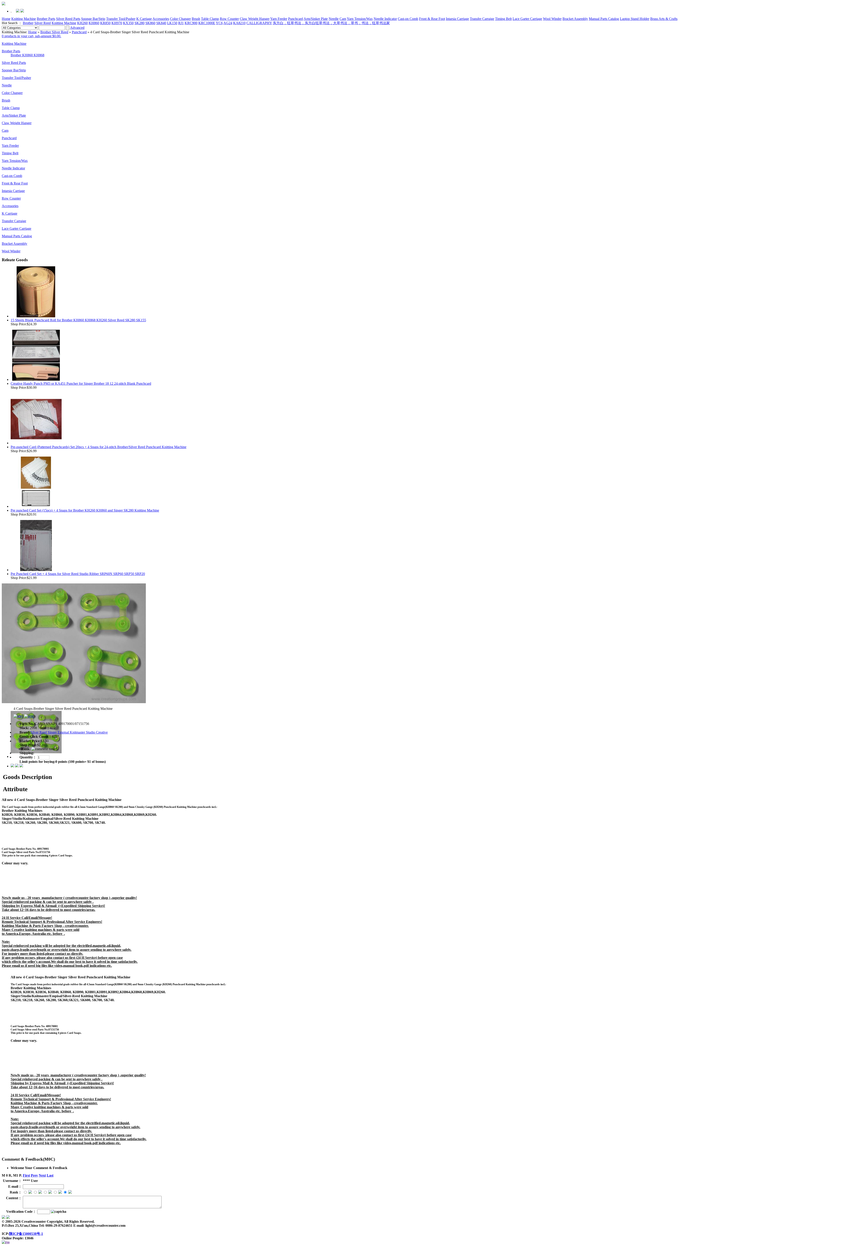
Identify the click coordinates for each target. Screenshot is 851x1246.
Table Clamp (210, 19)
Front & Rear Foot (432, 19)
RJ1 (181, 23)
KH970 (116, 23)
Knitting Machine (23, 19)
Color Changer (180, 19)
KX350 (128, 23)
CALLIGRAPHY (259, 23)
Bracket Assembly (575, 19)
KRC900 (191, 23)
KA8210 (239, 23)
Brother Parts (46, 19)
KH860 (94, 23)
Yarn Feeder (278, 19)
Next (42, 1175)
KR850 (105, 23)
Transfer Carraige (482, 19)
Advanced (77, 27)
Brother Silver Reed (54, 32)
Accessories (160, 19)
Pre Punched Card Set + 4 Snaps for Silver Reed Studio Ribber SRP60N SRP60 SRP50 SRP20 (78, 574)
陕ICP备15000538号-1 (26, 1234)
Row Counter (229, 19)
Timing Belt (503, 19)
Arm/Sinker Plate (316, 19)
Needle (334, 19)
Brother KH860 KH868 (27, 55)
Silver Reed (42, 23)
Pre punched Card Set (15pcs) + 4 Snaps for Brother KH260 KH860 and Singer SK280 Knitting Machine (85, 510)
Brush (196, 19)
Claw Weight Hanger (254, 19)
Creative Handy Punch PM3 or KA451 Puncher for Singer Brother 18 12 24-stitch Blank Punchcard (81, 383)
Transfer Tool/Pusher (120, 19)
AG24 (227, 23)
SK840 (161, 23)
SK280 (139, 23)
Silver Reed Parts (68, 19)
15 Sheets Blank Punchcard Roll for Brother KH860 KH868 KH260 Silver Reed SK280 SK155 (78, 320)
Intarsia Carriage (457, 19)
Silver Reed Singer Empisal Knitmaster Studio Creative (69, 732)
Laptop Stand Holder (634, 19)
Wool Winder (552, 19)
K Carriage (144, 19)
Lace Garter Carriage (527, 19)
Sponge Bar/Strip (93, 19)
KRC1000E (206, 23)
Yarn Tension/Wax (360, 19)
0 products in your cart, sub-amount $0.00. (31, 36)
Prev (34, 1175)
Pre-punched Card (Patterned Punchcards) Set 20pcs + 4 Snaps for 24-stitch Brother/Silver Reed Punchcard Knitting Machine (98, 447)
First (26, 1175)
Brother (28, 23)
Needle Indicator (385, 19)
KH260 (82, 23)
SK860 (150, 23)
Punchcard (295, 19)
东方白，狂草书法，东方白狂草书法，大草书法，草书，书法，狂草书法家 (331, 23)
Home (6, 19)
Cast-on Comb (408, 19)
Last (50, 1175)
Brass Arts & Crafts (663, 19)
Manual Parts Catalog (604, 19)
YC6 (219, 23)
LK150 (172, 23)
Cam (343, 19)
